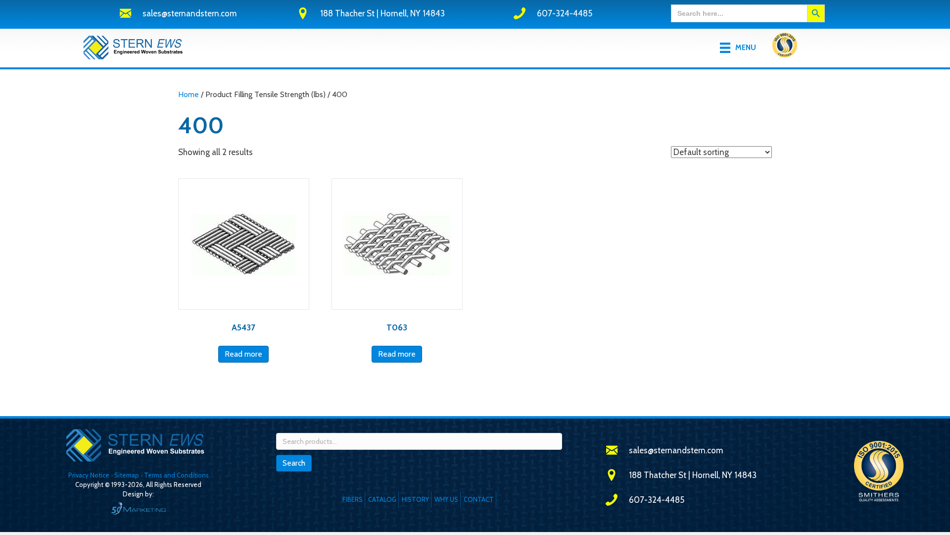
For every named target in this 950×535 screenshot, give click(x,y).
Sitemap (126, 475)
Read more (243, 354)
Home (188, 94)
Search (294, 463)
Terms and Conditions (176, 475)
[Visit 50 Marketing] (138, 508)
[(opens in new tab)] (784, 47)
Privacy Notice (89, 475)
